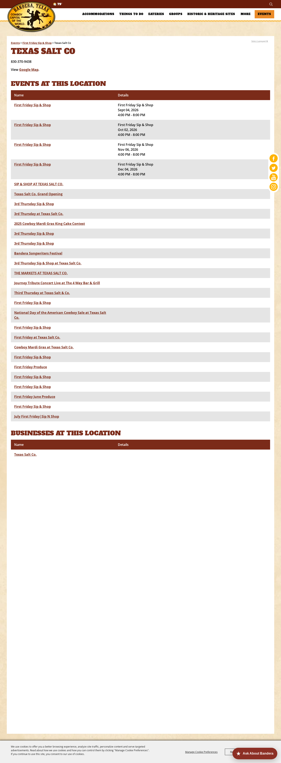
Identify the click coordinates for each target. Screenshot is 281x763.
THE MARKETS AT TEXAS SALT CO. (41, 273)
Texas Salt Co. (25, 454)
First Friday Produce (30, 367)
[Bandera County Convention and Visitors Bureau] (31, 17)
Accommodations (98, 14)
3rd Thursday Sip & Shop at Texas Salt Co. (47, 263)
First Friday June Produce (34, 396)
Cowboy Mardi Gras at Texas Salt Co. (44, 347)
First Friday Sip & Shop (37, 43)
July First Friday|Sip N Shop (36, 416)
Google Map (28, 69)
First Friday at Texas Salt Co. (37, 337)
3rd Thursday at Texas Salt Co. (38, 213)
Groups (175, 14)
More (246, 14)
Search (270, 4)
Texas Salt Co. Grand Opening (38, 194)
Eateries (156, 14)
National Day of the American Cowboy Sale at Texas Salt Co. (60, 315)
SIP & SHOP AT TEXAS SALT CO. (38, 184)
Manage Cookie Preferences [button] (201, 752)
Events (264, 14)
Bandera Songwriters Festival (38, 253)
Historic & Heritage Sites (211, 14)
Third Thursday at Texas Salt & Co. (42, 293)
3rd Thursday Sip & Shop (34, 204)
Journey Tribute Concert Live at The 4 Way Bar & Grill (57, 283)
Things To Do (131, 14)
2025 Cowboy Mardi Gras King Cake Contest (49, 223)
